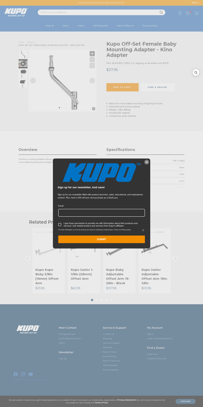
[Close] (146, 162)
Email (60, 206)
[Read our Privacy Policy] (143, 230)
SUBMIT (101, 239)
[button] (196, 72)
